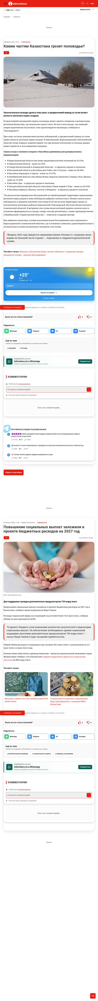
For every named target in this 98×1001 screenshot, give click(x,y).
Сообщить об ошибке (12, 307)
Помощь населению (64, 754)
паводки (12, 348)
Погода (24, 348)
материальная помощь (18, 754)
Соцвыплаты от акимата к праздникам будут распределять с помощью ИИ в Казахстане (69, 701)
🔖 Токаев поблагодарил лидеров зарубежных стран (32, 454)
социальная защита (42, 754)
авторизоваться (24, 384)
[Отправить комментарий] (89, 389)
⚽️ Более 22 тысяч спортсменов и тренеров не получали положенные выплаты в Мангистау (47, 445)
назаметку (26, 42)
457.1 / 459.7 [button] (13, 10)
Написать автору (87, 53)
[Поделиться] (93, 996)
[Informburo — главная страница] (18, 3)
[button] (87, 9)
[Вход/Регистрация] (87, 3)
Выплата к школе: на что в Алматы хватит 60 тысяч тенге (26, 700)
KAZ (92, 4)
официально (42, 522)
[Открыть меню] (6, 3)
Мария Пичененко (28, 522)
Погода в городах (49, 298)
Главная (7, 17)
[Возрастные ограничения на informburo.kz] (82, 3)
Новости (17, 17)
